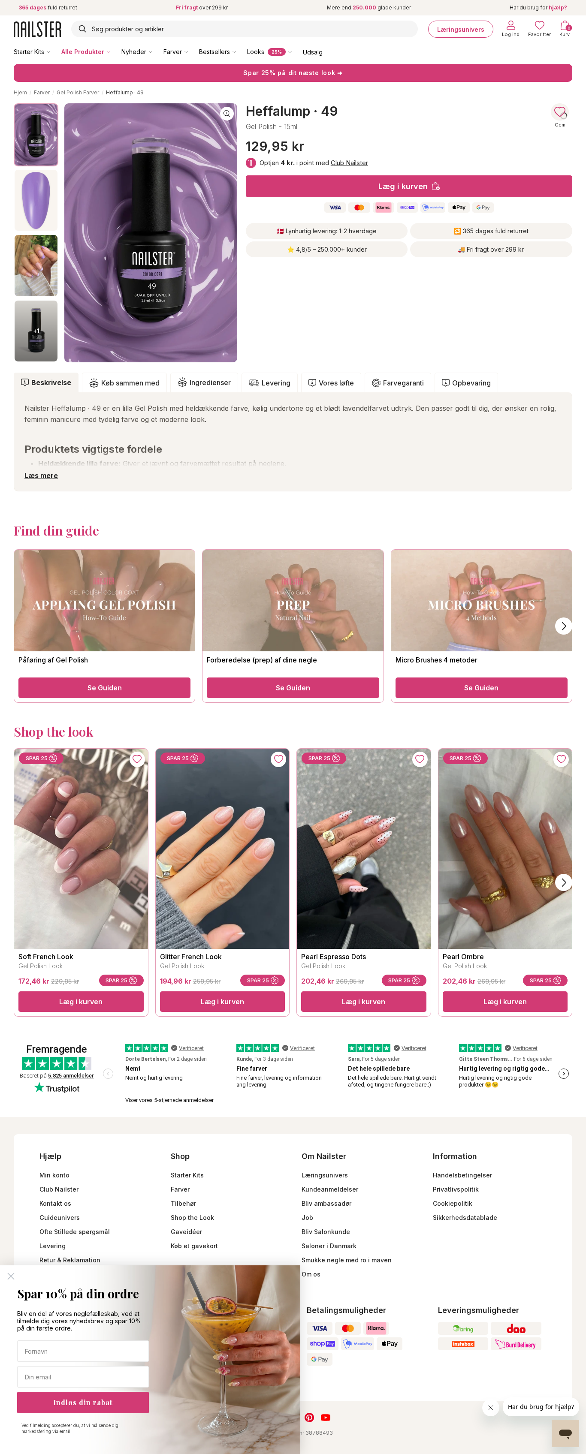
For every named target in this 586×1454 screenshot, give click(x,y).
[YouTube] (325, 1417)
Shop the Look (192, 1217)
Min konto (54, 1175)
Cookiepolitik (452, 1203)
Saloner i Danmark (329, 1245)
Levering (276, 383)
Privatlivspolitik (456, 1189)
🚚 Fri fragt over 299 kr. (491, 249)
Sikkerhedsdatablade (465, 1217)
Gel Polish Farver (78, 92)
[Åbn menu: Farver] (192, 51)
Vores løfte (336, 383)
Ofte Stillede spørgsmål (74, 1231)
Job (307, 1217)
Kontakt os (55, 1203)
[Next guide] (563, 626)
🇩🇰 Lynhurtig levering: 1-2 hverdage (327, 231)
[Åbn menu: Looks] (296, 51)
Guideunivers (59, 1217)
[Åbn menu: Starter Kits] (54, 51)
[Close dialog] (10, 1276)
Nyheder (133, 51)
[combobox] (244, 29)
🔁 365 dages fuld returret (491, 231)
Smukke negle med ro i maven (347, 1260)
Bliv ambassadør (326, 1203)
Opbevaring (471, 383)
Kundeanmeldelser (330, 1189)
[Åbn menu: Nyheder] (156, 51)
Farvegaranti (403, 383)
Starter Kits (29, 51)
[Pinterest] (309, 1417)
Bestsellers (214, 51)
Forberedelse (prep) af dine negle (262, 660)
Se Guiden (105, 687)
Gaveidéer (186, 1231)
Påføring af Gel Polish (53, 660)
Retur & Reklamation (69, 1260)
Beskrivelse (51, 382)
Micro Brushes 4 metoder (436, 660)
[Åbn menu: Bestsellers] (240, 51)
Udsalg (313, 51)
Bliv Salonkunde (326, 1231)
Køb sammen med (130, 383)
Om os (311, 1274)
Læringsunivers (460, 29)
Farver (172, 51)
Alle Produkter (82, 51)
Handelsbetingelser (462, 1175)
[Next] (563, 882)
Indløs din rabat (82, 1402)
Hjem (20, 92)
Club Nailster (349, 163)
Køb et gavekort (194, 1245)
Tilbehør (183, 1203)
